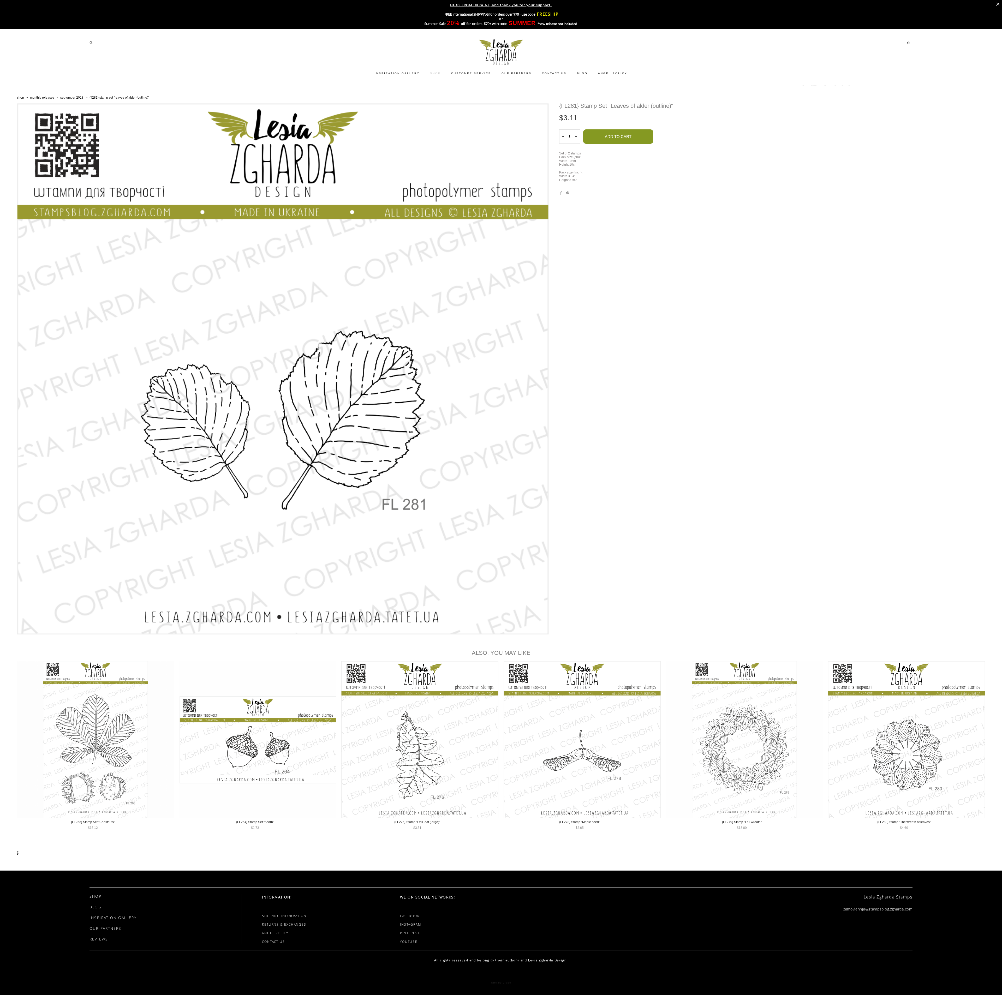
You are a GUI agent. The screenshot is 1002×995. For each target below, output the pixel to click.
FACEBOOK (409, 916)
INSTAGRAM (410, 924)
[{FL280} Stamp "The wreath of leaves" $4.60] (906, 739)
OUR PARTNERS (517, 73)
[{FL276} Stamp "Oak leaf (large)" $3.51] (419, 739)
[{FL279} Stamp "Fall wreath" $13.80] (744, 739)
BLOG (582, 73)
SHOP (435, 73)
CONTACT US (554, 73)
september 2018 (72, 97)
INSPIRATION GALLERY (397, 73)
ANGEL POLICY (612, 73)
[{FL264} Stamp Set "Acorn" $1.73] (257, 739)
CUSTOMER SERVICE (471, 73)
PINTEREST (410, 933)
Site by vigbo (501, 982)
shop (20, 97)
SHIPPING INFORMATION (284, 916)
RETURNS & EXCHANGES (284, 924)
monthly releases (42, 97)
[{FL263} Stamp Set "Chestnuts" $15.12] (95, 739)
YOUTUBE (409, 941)
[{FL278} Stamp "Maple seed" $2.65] (582, 739)
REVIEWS (99, 939)
